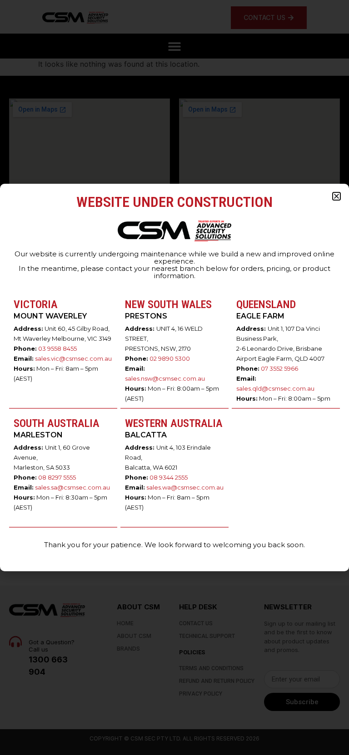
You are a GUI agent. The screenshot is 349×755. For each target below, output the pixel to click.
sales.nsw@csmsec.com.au (165, 378)
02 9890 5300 (170, 358)
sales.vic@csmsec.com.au (73, 358)
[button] (336, 196)
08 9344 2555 (169, 477)
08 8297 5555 (57, 477)
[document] (174, 377)
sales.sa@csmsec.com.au (72, 487)
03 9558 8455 (57, 348)
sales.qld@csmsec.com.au (275, 388)
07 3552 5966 (279, 368)
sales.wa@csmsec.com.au (185, 487)
